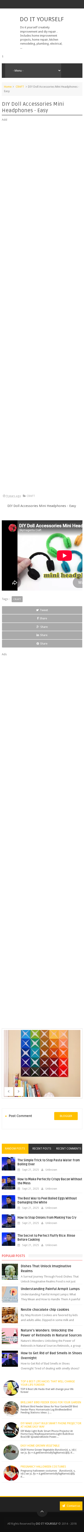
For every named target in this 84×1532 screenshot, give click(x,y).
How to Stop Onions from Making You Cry (46, 1218)
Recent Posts (41, 1148)
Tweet (44, 610)
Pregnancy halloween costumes (43, 1466)
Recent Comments (68, 1148)
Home (8, 86)
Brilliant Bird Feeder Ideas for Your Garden (51, 1402)
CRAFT (20, 86)
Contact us (73, 1505)
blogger (66, 1116)
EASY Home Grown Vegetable (40, 1445)
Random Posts (15, 1148)
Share (43, 618)
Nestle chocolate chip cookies (45, 1310)
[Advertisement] (42, 308)
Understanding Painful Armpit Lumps (50, 1289)
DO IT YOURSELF (42, 19)
